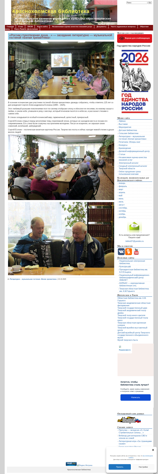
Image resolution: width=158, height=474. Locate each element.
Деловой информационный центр (134, 151)
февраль (123, 186)
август (122, 205)
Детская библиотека (128, 130)
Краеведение (125, 148)
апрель (122, 192)
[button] (153, 450)
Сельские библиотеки (128, 133)
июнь (121, 199)
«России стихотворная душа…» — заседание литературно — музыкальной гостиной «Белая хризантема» (60, 36)
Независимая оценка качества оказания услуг (72, 27)
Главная (10, 27)
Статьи (122, 154)
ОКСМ (30, 27)
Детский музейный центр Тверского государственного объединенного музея (134, 335)
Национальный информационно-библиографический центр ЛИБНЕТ (134, 277)
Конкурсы (123, 145)
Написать (135, 397)
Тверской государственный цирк (132, 308)
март (121, 189)
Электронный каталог (128, 163)
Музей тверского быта (128, 340)
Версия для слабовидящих (137, 38)
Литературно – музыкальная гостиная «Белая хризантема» (33, 279)
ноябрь (122, 214)
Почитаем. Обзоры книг (129, 142)
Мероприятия (125, 127)
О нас (20, 27)
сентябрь (123, 208)
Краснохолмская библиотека (50, 11)
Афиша (122, 121)
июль (121, 202)
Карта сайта (42, 27)
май (120, 195)
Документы (101, 27)
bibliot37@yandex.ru (135, 241)
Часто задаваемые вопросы (123, 27)
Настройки (143, 467)
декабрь (122, 217)
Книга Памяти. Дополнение (26, 29)
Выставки (123, 124)
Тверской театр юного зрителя (131, 315)
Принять (119, 467)
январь (122, 183)
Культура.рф (125, 266)
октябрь (122, 211)
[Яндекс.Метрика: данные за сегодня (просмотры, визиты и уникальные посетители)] (84, 465)
